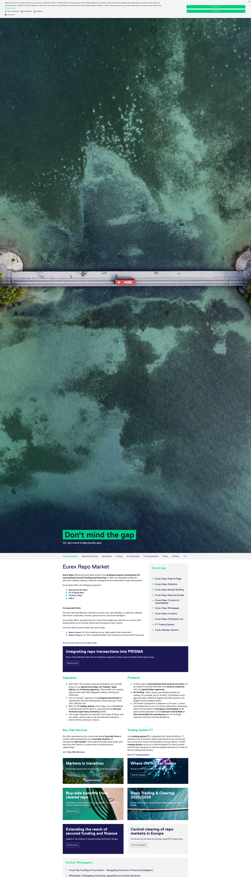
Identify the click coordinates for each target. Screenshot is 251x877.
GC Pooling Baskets (151, 556)
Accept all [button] (216, 6)
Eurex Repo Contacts (166, 613)
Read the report (137, 811)
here (95, 643)
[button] (6, 11)
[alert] (125, 9)
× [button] (249, 1)
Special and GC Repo (90, 556)
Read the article (72, 663)
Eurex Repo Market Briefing (169, 589)
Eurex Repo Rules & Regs (168, 578)
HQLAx (165, 556)
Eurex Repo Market (70, 556)
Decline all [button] (215, 11)
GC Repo (119, 556)
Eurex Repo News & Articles (169, 595)
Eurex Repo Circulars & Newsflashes (167, 601)
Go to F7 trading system (138, 755)
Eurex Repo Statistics (166, 584)
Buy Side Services (76, 752)
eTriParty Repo (75, 595)
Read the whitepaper (139, 775)
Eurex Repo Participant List (169, 619)
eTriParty (175, 556)
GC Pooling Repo (133, 556)
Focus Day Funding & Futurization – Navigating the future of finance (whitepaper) (111, 870)
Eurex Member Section (167, 630)
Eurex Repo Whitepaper (167, 608)
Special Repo (107, 556)
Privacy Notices (10, 8)
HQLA (72, 598)
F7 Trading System (164, 624)
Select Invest (75, 632)
